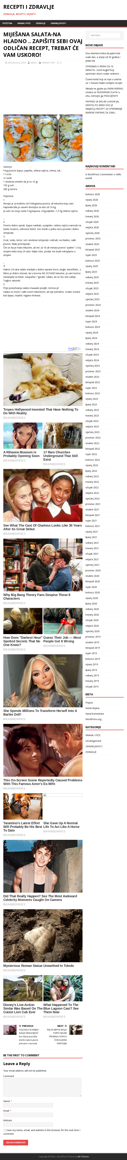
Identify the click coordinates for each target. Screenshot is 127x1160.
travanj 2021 (92, 548)
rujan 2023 (91, 387)
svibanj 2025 (92, 277)
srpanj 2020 (91, 598)
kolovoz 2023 (92, 393)
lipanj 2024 (91, 338)
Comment (8, 1076)
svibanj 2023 (92, 409)
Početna (7, 23)
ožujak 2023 (92, 421)
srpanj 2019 (91, 664)
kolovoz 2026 (92, 194)
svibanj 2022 (92, 476)
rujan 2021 (91, 520)
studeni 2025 (92, 244)
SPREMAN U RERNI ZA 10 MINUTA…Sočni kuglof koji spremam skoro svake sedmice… (103, 70)
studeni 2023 (92, 376)
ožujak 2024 (92, 354)
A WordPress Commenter (99, 174)
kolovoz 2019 (92, 658)
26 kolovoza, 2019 (17, 62)
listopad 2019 (92, 647)
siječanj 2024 (92, 365)
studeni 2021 (92, 509)
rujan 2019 (91, 653)
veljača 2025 (92, 293)
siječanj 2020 (92, 631)
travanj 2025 (92, 282)
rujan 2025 (91, 255)
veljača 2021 (92, 559)
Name (7, 1101)
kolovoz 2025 (92, 260)
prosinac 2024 (93, 304)
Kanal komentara (94, 713)
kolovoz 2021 (92, 526)
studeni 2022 (92, 443)
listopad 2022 (92, 448)
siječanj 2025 (92, 299)
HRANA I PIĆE (24, 23)
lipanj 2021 (91, 537)
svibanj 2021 (92, 542)
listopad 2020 (92, 581)
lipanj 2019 (91, 670)
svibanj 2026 (92, 210)
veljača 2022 (92, 492)
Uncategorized (93, 740)
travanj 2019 (92, 680)
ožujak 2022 (92, 487)
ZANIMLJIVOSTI (58, 23)
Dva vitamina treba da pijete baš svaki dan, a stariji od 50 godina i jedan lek (102, 57)
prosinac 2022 (93, 437)
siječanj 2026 (92, 233)
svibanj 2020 (92, 609)
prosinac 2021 (93, 504)
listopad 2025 (92, 249)
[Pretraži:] (104, 35)
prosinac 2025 (93, 238)
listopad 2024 (92, 316)
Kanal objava (92, 708)
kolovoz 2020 (92, 592)
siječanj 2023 (92, 432)
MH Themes (83, 1156)
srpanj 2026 (91, 199)
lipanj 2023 (91, 404)
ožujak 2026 (92, 221)
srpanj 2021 (91, 531)
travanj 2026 (92, 216)
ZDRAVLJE (40, 23)
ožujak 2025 (92, 288)
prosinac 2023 (93, 371)
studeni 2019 (92, 642)
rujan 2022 (91, 454)
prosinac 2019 (93, 636)
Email (6, 1110)
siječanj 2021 (92, 564)
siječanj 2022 (92, 498)
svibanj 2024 (92, 343)
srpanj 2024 (91, 332)
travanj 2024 (92, 349)
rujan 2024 (91, 321)
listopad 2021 (92, 515)
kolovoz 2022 (92, 459)
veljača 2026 (92, 227)
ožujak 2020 (92, 620)
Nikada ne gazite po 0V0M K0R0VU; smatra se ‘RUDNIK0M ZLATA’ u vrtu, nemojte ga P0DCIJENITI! (104, 92)
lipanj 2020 (91, 603)
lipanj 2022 (91, 470)
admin (33, 62)
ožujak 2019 (92, 686)
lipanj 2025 (91, 271)
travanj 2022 (92, 481)
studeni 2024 (92, 310)
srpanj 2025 (91, 266)
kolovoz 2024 (92, 326)
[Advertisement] (28, 89)
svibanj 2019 (92, 675)
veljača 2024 (92, 360)
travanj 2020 (92, 614)
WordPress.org (93, 719)
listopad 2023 (92, 382)
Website (7, 1120)
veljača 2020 (92, 625)
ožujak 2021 (92, 553)
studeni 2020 (92, 575)
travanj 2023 (92, 415)
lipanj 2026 (91, 205)
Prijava (89, 702)
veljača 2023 (92, 426)
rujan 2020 (91, 587)
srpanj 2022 (91, 465)
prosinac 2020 (93, 570)
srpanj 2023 (91, 398)
